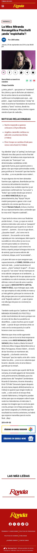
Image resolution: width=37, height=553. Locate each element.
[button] (9, 72)
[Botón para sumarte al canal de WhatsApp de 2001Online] (27, 80)
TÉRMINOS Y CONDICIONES (9, 531)
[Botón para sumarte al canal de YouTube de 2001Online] (34, 80)
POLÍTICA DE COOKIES (11, 535)
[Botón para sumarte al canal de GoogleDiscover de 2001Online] (18, 429)
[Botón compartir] (4, 72)
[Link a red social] (10, 524)
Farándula (6, 21)
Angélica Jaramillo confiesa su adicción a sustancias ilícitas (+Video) (17, 135)
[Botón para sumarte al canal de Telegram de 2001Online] (30, 80)
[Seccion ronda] (18, 495)
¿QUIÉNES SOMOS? (12, 540)
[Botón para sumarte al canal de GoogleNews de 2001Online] (18, 438)
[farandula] (18, 6)
